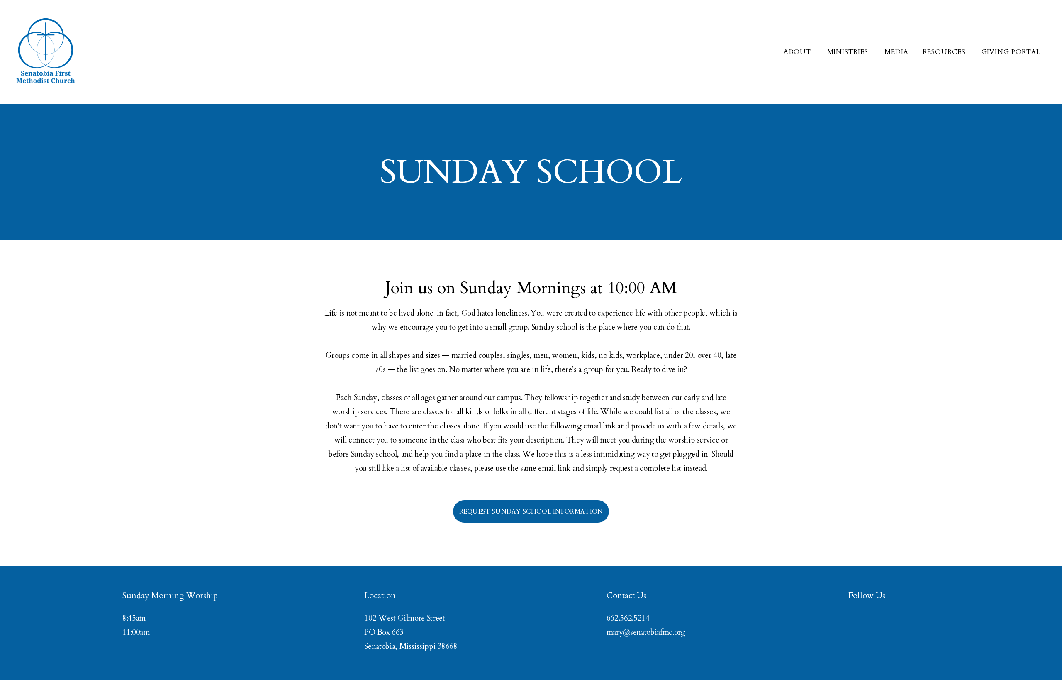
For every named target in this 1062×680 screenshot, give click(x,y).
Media (896, 51)
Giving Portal (1011, 51)
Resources (945, 51)
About (798, 51)
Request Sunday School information (531, 511)
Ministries (849, 51)
